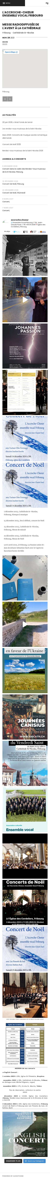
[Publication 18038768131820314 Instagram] (25, 624)
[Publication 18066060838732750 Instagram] (25, 392)
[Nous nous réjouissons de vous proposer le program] (25, 1134)
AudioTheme (18, 1176)
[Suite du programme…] (25, 531)
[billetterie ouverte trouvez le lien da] (25, 346)
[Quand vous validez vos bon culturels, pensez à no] (25, 809)
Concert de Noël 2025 (11, 144)
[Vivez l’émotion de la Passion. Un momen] (25, 299)
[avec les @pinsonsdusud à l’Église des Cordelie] (25, 948)
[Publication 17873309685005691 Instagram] (25, 902)
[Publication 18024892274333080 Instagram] (25, 670)
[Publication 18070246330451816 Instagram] (25, 717)
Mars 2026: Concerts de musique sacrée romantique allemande (24, 136)
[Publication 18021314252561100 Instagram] (25, 485)
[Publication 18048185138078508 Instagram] (25, 438)
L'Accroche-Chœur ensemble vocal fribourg (22, 13)
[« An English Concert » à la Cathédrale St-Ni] (25, 995)
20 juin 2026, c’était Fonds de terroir (17, 122)
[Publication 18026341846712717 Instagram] (25, 1088)
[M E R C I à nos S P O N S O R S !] (25, 253)
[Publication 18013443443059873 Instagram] (25, 763)
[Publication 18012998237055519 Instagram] (25, 856)
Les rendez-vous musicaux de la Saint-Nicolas (21, 128)
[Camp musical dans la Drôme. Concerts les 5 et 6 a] (25, 577)
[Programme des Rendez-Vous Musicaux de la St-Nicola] (25, 1041)
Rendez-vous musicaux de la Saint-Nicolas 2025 (22, 150)
